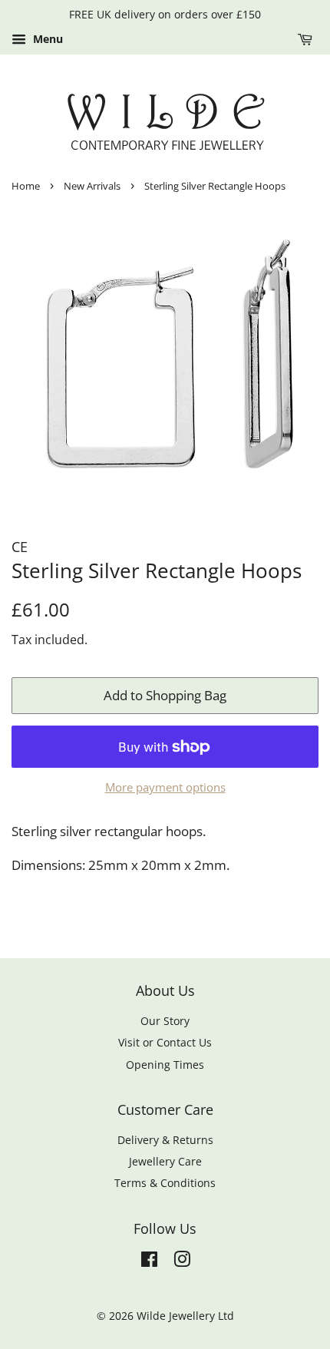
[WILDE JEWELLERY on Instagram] (181, 1262)
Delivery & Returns (165, 1139)
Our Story (165, 1020)
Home (26, 186)
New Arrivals (92, 186)
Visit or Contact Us (165, 1042)
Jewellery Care (165, 1161)
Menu (46, 38)
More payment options (165, 787)
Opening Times (165, 1064)
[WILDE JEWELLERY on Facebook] (149, 1262)
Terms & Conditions (165, 1182)
